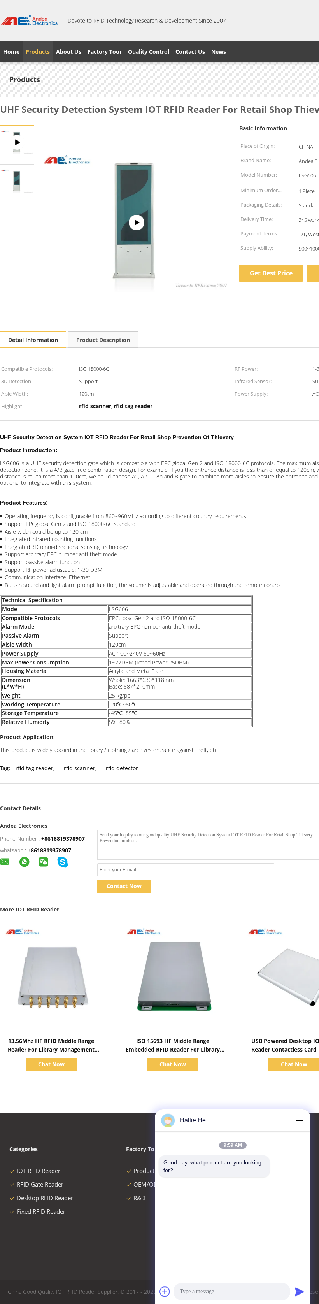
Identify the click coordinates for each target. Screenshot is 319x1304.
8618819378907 (51, 850)
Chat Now (51, 1064)
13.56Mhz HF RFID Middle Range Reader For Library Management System (51, 1049)
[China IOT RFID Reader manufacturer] (29, 20)
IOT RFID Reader (38, 1170)
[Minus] (299, 1120)
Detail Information (33, 340)
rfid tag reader (34, 768)
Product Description (103, 340)
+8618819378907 (63, 838)
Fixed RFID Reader (41, 1211)
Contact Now (124, 886)
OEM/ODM (148, 1184)
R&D (139, 1198)
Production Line (154, 1170)
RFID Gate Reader (40, 1184)
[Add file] (165, 1291)
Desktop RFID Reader (45, 1198)
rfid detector (122, 768)
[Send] (299, 1291)
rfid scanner (79, 768)
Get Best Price (271, 273)
